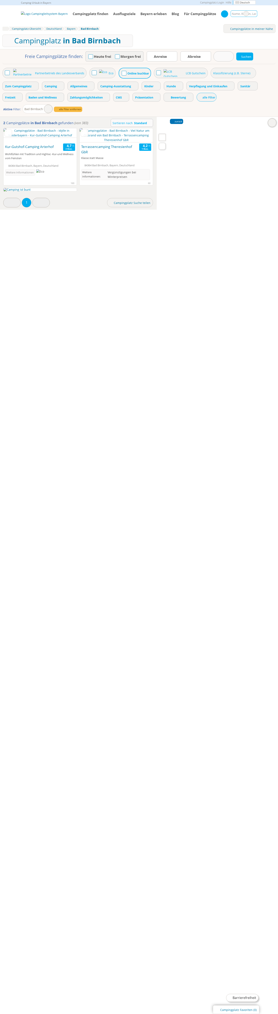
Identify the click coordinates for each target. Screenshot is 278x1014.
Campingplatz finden (90, 13)
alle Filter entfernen (69, 109)
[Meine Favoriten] (225, 13)
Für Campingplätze (200, 13)
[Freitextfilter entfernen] (246, 13)
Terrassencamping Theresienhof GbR (106, 149)
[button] (12, 202)
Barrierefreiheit (244, 997)
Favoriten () (238, 1010)
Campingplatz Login (211, 2)
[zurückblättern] (13, 135)
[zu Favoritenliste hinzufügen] (8, 133)
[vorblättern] (66, 135)
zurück (178, 121)
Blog (175, 13)
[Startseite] (5, 29)
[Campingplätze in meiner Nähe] (162, 146)
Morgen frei (130, 56)
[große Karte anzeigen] (162, 137)
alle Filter (208, 97)
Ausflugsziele (124, 13)
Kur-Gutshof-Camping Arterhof (29, 146)
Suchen (254, 13)
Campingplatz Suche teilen (131, 203)
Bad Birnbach (33, 109)
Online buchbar (138, 73)
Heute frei (102, 56)
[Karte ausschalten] (272, 122)
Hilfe (228, 2)
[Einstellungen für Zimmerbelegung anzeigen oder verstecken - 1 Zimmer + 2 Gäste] (223, 56)
